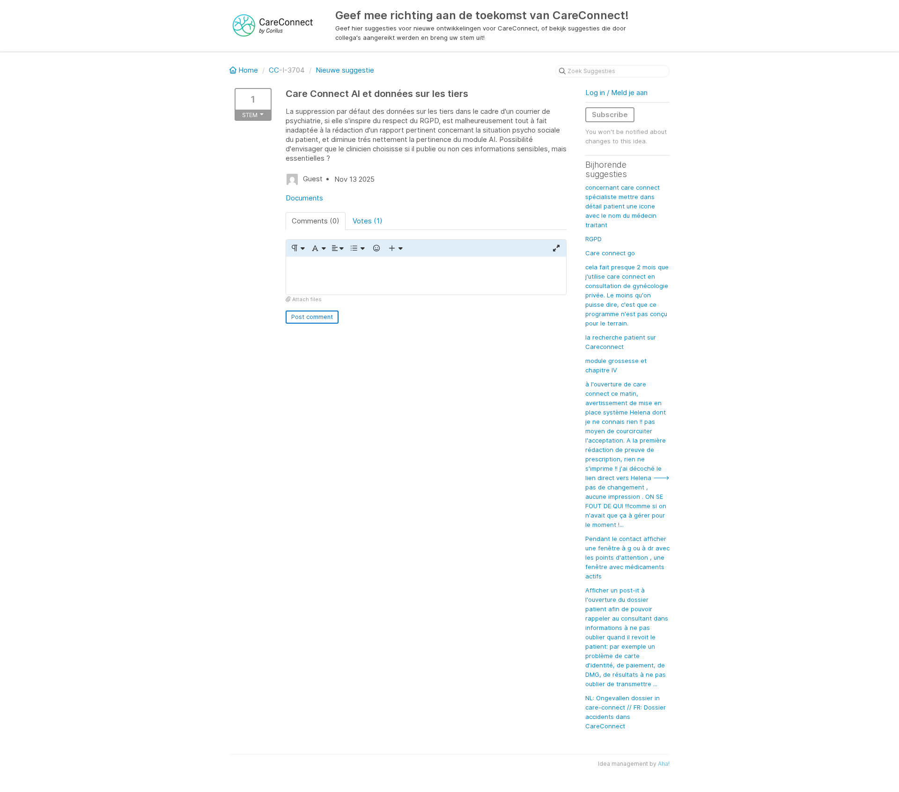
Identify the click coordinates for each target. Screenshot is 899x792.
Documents (304, 197)
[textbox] (426, 276)
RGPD (593, 239)
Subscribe (610, 114)
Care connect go (610, 253)
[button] (297, 248)
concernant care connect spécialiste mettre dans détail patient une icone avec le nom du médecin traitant (622, 206)
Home (248, 70)
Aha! (664, 763)
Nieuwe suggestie (345, 70)
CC (274, 70)
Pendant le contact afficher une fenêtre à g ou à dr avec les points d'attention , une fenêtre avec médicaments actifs (627, 557)
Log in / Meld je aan (616, 92)
